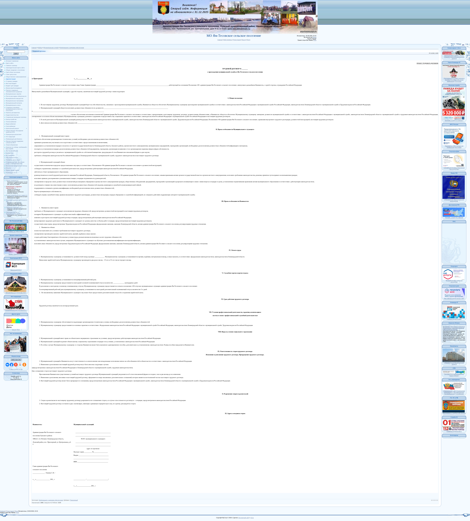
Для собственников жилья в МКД (454, 298)
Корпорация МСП (16, 270)
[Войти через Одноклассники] (24, 364)
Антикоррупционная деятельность (16, 200)
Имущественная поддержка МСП (16, 292)
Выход (244, 40)
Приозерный (74, 500)
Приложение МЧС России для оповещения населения (454, 146)
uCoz (252, 517)
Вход (248, 40)
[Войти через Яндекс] (16, 364)
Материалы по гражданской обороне (454, 413)
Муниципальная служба (51, 47)
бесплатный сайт (243, 517)
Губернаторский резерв (454, 319)
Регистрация (237, 40)
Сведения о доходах (12, 207)
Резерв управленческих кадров (16, 195)
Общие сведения (11, 180)
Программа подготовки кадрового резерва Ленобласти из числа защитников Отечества (454, 80)
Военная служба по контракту (454, 120)
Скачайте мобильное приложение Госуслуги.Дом (454, 168)
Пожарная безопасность (454, 431)
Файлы (40, 47)
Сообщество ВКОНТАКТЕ (16, 231)
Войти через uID (16, 359)
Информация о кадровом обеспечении (14, 187)
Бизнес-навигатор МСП (16, 254)
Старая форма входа (16, 369)
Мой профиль (227, 40)
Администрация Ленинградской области (454, 363)
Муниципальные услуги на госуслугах (454, 281)
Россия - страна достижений (454, 217)
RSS (315, 40)
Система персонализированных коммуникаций (454, 374)
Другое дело (16, 329)
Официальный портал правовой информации (454, 200)
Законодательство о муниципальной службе (13, 213)
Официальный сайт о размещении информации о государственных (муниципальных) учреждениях (454, 392)
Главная (219, 40)
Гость (314, 37)
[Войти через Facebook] (11, 364)
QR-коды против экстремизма (15, 352)
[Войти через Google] (20, 365)
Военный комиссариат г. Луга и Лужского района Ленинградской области (454, 57)
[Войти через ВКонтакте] (7, 364)
